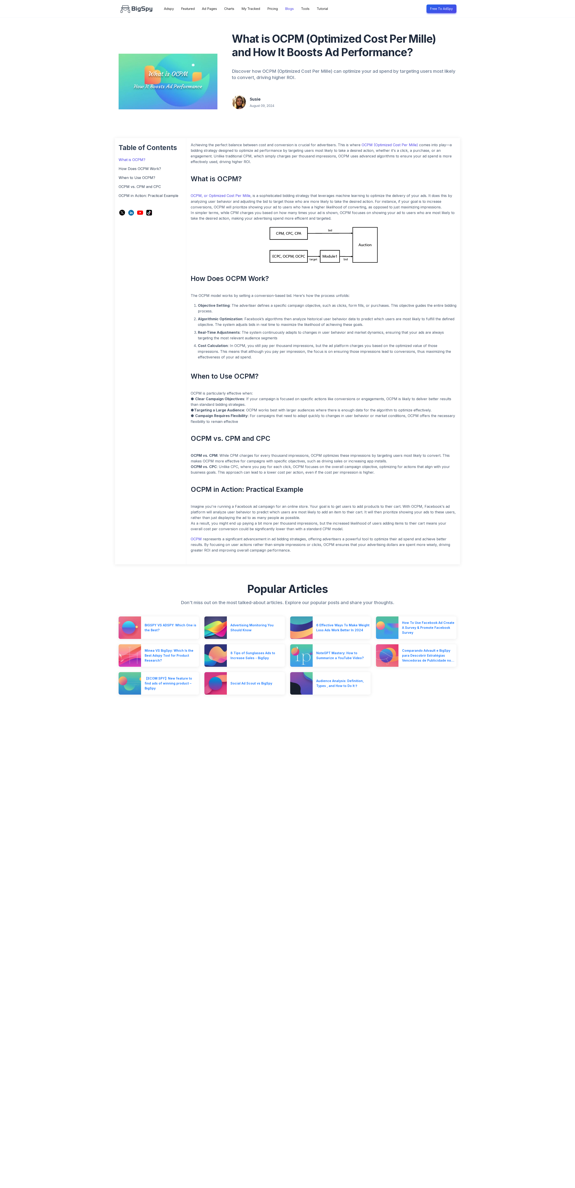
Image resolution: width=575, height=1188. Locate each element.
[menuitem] (169, 9)
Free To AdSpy (441, 9)
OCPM (196, 539)
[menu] (290, 9)
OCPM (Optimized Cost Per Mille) (390, 145)
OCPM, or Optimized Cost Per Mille (220, 195)
